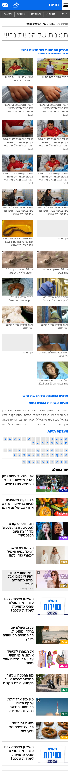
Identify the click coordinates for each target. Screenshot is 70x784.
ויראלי (8, 14)
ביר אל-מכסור (60, 419)
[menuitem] (51, 14)
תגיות (54, 5)
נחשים (64, 410)
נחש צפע (33, 410)
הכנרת (27, 414)
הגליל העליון (36, 419)
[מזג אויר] (16, 5)
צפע (4, 414)
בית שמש (20, 410)
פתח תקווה (15, 414)
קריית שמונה (9, 419)
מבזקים (36, 14)
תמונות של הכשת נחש (41, 24)
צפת (19, 419)
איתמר (41, 424)
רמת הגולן (53, 410)
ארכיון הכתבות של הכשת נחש (45, 396)
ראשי (64, 14)
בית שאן (47, 419)
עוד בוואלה (60, 469)
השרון (25, 419)
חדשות (50, 14)
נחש (42, 410)
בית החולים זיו (59, 414)
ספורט (21, 14)
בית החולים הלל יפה (14, 424)
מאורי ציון (7, 410)
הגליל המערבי (41, 414)
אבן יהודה (62, 424)
